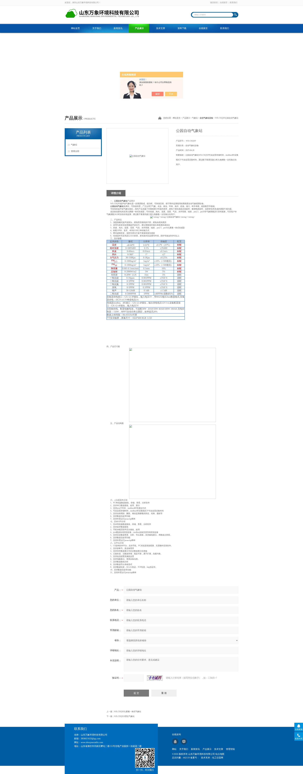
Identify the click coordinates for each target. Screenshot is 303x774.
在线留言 (224, 2)
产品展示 (139, 28)
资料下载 (182, 28)
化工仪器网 (217, 757)
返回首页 (214, 2)
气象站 (195, 118)
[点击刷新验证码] (155, 678)
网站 (174, 749)
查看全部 (75, 151)
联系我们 (233, 2)
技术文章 (160, 28)
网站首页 (75, 28)
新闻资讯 (118, 28)
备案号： (194, 757)
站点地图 (219, 754)
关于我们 (96, 28)
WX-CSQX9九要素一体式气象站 (127, 711)
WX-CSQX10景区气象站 (124, 716)
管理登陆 (230, 749)
